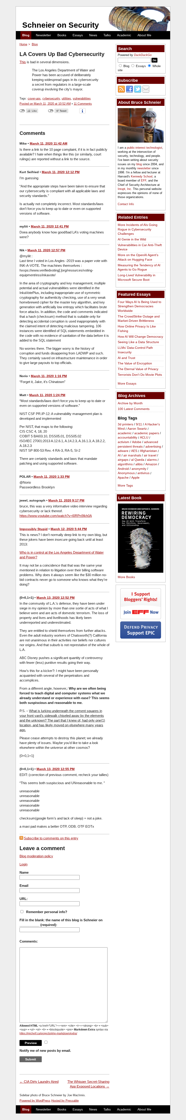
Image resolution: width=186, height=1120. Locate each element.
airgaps (123, 460)
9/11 (139, 424)
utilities (66, 98)
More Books (126, 577)
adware (123, 451)
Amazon (151, 464)
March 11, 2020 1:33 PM (52, 476)
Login (23, 864)
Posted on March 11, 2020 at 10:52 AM (45, 103)
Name (24, 872)
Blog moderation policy (36, 856)
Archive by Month (130, 403)
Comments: (29, 941)
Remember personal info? (46, 912)
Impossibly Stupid (34, 529)
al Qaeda (137, 460)
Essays (78, 35)
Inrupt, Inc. (125, 189)
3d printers (125, 424)
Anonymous (126, 473)
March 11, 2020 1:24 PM (47, 395)
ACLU (144, 437)
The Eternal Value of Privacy (138, 369)
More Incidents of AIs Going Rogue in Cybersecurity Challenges (137, 229)
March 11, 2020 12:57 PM (46, 250)
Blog (25, 35)
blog (139, 164)
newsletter (144, 168)
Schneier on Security (60, 25)
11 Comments (83, 103)
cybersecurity (51, 98)
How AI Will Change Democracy (140, 336)
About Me (144, 35)
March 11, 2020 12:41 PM (50, 226)
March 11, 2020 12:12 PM (61, 172)
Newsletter (43, 35)
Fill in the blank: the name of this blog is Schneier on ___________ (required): (61, 922)
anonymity (139, 468)
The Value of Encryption (135, 363)
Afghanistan (148, 451)
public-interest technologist (144, 147)
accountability (127, 437)
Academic (124, 35)
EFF (143, 180)
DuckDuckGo (143, 55)
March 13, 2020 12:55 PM (56, 769)
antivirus (143, 473)
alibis (139, 464)
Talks (107, 35)
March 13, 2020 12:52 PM (56, 597)
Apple (135, 477)
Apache (123, 477)
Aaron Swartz (137, 429)
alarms (152, 460)
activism (123, 442)
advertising (153, 446)
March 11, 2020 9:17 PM (66, 500)
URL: (24, 899)
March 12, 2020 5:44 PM (69, 529)
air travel (150, 455)
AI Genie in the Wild (132, 239)
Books (61, 35)
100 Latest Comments (133, 409)
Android (123, 468)
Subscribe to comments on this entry (51, 838)
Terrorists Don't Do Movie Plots (140, 374)
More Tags (125, 485)
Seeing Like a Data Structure (138, 342)
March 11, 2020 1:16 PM (49, 376)
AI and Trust (126, 358)
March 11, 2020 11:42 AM (48, 143)
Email (24, 885)
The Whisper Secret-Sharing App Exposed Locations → (88, 1084)
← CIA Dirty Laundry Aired (39, 1082)
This (23, 62)
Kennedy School (141, 176)
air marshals (132, 455)
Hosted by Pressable (65, 1100)
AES (134, 451)
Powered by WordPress (35, 1100)
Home (23, 44)
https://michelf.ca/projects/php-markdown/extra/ (48, 1033)
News (93, 35)
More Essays (127, 383)
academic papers (146, 433)
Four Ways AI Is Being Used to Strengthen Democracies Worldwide (139, 306)
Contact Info (126, 204)
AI (119, 455)
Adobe (136, 442)
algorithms (125, 464)
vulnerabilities (82, 98)
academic (125, 433)
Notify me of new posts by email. (45, 1050)
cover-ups (34, 98)
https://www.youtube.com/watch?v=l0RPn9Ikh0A (56, 516)
